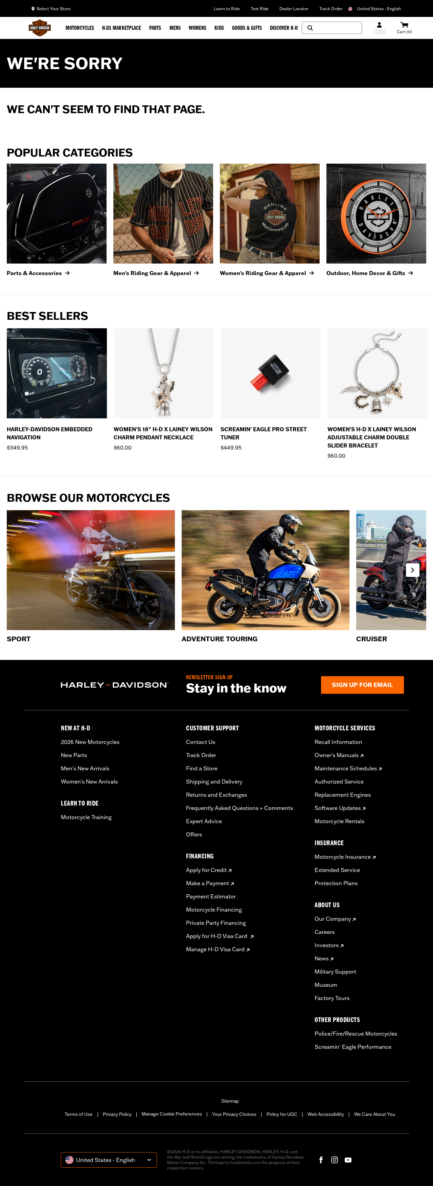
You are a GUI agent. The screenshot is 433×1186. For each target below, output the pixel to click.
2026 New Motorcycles (90, 741)
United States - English (379, 8)
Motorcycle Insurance (343, 856)
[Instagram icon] (335, 1160)
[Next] (419, 394)
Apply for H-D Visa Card (217, 936)
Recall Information (338, 741)
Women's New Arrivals (89, 781)
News (321, 958)
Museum (326, 984)
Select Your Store (54, 8)
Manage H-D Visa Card (215, 949)
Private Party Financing (216, 922)
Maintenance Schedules (346, 768)
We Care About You (374, 1114)
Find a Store (202, 768)
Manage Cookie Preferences (172, 1114)
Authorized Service (339, 781)
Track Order (331, 8)
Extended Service (337, 870)
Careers (325, 932)
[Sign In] (379, 28)
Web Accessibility (325, 1114)
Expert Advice (204, 821)
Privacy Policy (117, 1114)
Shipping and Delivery (214, 781)
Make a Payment (207, 883)
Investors (327, 945)
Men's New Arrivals (85, 768)
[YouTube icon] (348, 1160)
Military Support (335, 971)
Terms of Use (79, 1114)
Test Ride (260, 8)
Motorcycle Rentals (339, 821)
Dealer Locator (294, 8)
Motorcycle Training (86, 817)
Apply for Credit (206, 870)
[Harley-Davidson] (118, 685)
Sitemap (230, 1101)
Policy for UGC (282, 1114)
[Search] (332, 28)
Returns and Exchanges (216, 794)
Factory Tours (332, 998)
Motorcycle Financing (214, 909)
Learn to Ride (227, 8)
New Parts (74, 755)
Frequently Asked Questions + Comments (239, 808)
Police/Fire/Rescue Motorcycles (356, 1033)
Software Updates (338, 808)
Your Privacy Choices (234, 1114)
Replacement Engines (343, 794)
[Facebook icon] (321, 1160)
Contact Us (200, 741)
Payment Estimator (211, 896)
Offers (194, 834)
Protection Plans (336, 883)
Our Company (333, 918)
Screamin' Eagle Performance (353, 1046)
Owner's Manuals (337, 755)
